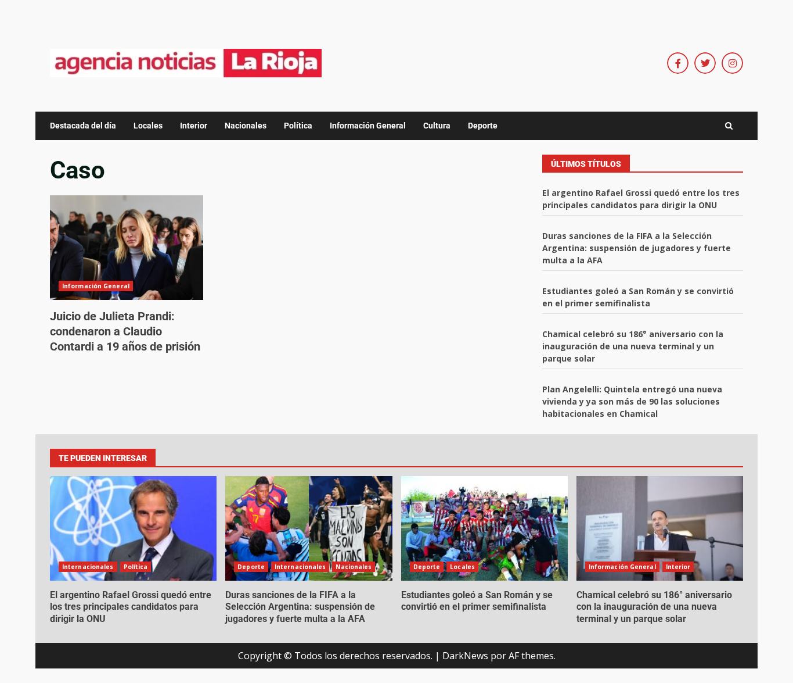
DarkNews (465, 655)
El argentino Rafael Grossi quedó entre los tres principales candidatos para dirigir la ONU (133, 528)
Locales (148, 125)
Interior (193, 125)
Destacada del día (83, 125)
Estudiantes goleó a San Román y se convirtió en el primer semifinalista (484, 528)
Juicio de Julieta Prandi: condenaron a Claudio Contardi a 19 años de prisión (126, 247)
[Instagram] (732, 63)
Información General (368, 125)
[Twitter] (705, 63)
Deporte (483, 125)
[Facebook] (678, 63)
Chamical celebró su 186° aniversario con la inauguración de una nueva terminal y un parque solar (632, 346)
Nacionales (245, 125)
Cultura (436, 125)
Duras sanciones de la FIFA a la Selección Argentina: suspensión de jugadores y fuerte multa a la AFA (636, 248)
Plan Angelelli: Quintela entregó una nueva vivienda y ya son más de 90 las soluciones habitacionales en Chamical (632, 401)
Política (298, 125)
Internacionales (88, 567)
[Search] (729, 126)
